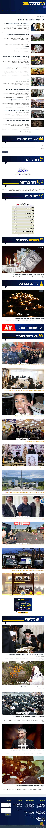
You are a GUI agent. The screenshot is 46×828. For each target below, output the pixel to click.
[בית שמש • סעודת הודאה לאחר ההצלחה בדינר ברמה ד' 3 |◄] (37, 81)
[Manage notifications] (43, 825)
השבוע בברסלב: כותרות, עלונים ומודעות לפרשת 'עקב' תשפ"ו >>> (28, 275)
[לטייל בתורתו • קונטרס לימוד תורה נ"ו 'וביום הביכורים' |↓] (37, 60)
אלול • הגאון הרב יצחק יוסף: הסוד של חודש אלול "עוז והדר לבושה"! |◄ (27, 750)
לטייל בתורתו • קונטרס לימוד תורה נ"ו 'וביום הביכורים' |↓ (16, 57)
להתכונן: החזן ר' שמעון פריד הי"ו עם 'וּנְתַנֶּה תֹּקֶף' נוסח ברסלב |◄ (28, 686)
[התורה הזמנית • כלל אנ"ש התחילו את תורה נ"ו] (37, 123)
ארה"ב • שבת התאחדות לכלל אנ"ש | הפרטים (18, 100)
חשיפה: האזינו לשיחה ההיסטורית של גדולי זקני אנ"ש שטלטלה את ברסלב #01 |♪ (25, 654)
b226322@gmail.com (18, 810)
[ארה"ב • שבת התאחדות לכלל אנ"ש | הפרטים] (37, 103)
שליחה (5, 152)
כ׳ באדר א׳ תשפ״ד (23, 25)
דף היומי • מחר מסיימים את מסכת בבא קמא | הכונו (17, 110)
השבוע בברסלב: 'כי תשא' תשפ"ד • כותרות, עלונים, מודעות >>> (16, 45)
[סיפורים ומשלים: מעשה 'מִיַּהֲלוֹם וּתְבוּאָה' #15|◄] (37, 71)
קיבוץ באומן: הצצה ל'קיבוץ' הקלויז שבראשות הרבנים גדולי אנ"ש (29, 717)
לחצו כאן (39, 814)
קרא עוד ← (27, 41)
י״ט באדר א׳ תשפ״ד (23, 81)
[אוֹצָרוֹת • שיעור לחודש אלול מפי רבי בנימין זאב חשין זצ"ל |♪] (23, 770)
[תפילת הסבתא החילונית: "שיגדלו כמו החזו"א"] (37, 93)
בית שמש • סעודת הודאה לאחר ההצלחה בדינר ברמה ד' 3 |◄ (16, 78)
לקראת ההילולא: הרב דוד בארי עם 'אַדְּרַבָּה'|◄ (18, 35)
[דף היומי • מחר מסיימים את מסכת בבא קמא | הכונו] (37, 114)
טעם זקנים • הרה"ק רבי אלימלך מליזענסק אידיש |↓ (16, 23)
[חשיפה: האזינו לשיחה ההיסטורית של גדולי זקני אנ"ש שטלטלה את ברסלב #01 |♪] (23, 639)
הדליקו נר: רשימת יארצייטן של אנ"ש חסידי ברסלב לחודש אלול (29, 319)
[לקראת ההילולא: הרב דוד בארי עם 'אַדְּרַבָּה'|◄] (37, 37)
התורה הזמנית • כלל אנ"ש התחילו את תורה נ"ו (18, 121)
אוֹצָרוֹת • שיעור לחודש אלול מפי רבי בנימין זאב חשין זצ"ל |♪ (30, 786)
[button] (44, 7)
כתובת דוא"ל (41, 148)
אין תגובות (17, 25)
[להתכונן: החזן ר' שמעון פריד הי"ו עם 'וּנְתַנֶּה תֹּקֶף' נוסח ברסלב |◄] (23, 673)
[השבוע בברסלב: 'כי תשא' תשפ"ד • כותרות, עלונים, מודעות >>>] (37, 48)
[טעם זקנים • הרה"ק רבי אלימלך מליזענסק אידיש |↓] (37, 27)
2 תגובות (17, 91)
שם (42, 145)
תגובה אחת (17, 81)
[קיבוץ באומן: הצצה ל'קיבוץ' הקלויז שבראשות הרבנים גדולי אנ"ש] (23, 703)
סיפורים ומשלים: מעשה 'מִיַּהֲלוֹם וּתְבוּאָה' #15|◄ (17, 68)
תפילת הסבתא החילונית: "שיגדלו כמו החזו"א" (17, 89)
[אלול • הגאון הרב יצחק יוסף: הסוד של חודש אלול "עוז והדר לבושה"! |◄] (23, 736)
